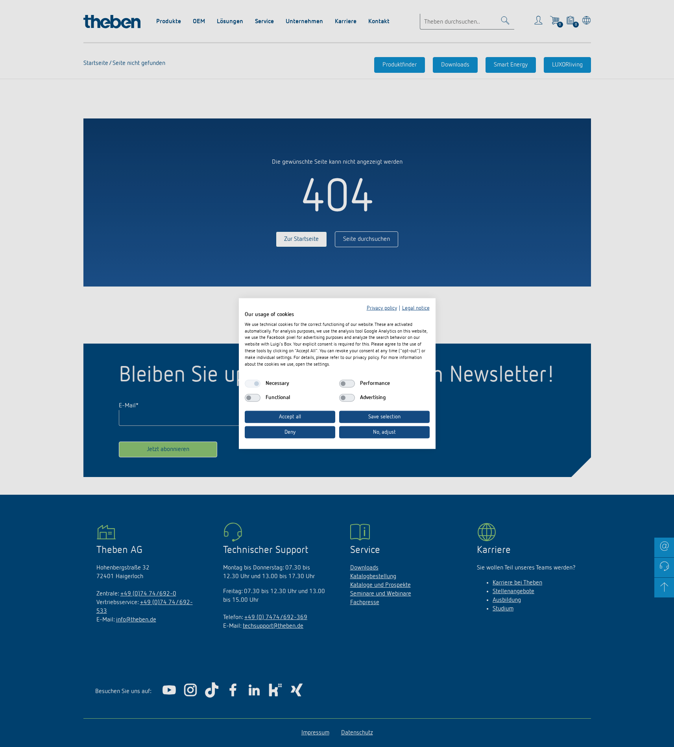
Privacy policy (382, 308)
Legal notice (416, 308)
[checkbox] (252, 384)
